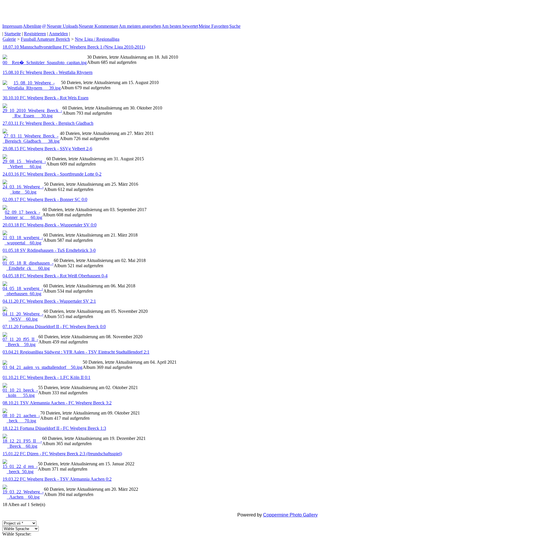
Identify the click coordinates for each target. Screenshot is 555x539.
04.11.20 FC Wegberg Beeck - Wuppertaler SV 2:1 (49, 301)
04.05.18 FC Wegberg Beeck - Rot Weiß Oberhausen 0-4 (55, 275)
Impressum (12, 26)
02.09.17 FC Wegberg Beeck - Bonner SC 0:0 (45, 199)
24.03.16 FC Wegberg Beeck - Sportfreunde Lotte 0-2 (52, 174)
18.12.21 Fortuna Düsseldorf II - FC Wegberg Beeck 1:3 (54, 428)
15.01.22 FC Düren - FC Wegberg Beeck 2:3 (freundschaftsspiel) (62, 453)
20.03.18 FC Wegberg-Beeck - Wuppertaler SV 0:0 (50, 224)
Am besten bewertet (180, 26)
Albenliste (32, 26)
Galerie (9, 39)
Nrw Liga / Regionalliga (97, 39)
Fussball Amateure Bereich (45, 39)
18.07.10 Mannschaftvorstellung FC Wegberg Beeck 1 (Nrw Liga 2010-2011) (74, 46)
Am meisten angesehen (140, 26)
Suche (234, 26)
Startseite (12, 33)
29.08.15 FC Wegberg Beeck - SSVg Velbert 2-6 (47, 148)
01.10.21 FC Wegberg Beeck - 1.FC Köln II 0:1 (46, 377)
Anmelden (58, 33)
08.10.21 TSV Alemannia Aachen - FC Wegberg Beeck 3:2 (57, 402)
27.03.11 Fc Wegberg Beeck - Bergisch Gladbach (48, 123)
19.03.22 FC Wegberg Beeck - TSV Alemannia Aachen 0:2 (57, 479)
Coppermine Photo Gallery (290, 514)
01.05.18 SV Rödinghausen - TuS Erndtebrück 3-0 (49, 250)
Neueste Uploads (62, 26)
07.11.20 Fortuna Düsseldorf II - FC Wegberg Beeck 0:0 (54, 326)
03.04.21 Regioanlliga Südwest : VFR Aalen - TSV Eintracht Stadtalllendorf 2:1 (76, 352)
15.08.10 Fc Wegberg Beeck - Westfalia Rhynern (47, 72)
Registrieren (35, 33)
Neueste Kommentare (98, 26)
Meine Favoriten (214, 26)
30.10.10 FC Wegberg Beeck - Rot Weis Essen (45, 97)
